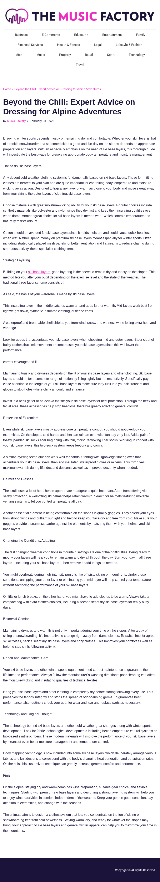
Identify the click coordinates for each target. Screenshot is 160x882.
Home (7, 89)
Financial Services (30, 45)
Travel (80, 65)
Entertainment (112, 35)
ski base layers (39, 272)
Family (140, 35)
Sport (111, 55)
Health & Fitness (68, 45)
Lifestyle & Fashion (129, 45)
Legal (98, 45)
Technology (137, 55)
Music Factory (16, 120)
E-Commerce (51, 35)
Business (21, 35)
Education (81, 35)
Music (40, 55)
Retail (89, 55)
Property (65, 55)
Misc (18, 55)
